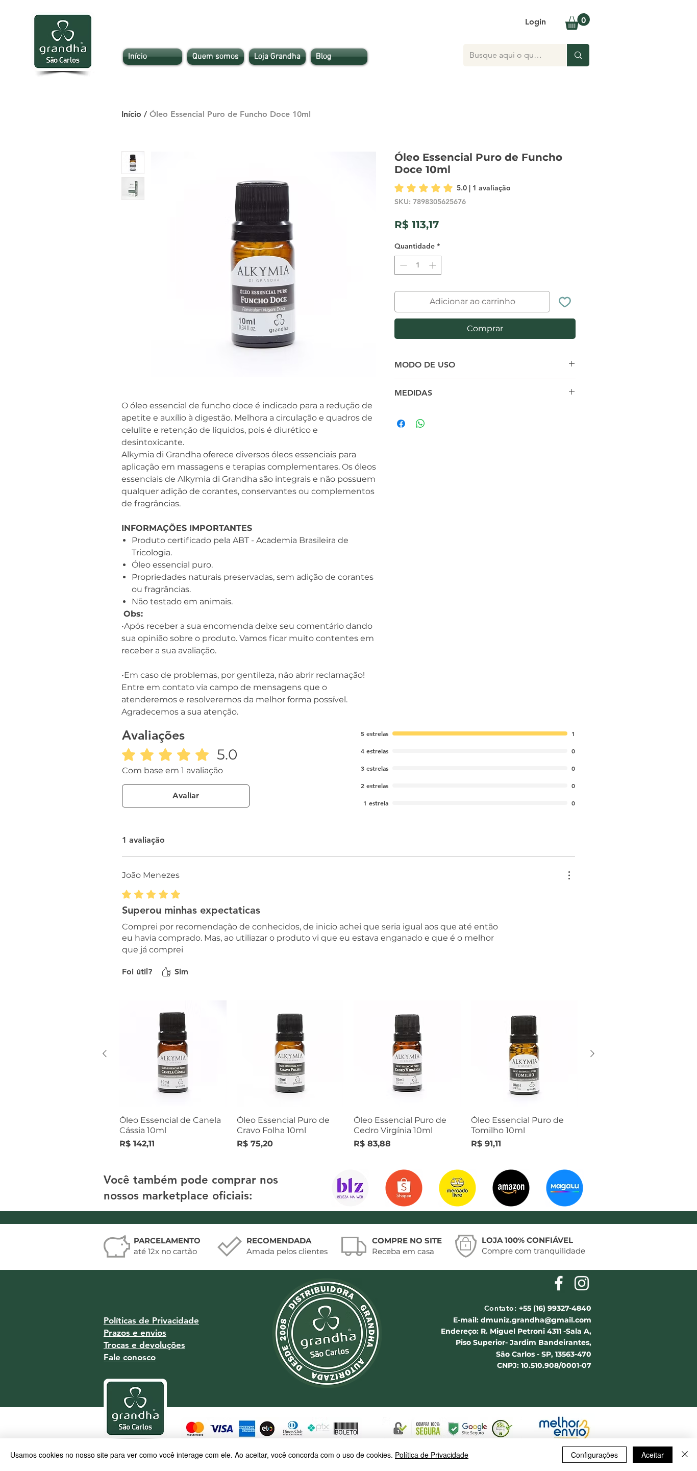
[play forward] (575, 1188)
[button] (577, 21)
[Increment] (433, 282)
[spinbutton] (418, 282)
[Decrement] (402, 282)
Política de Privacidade (431, 1455)
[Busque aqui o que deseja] (577, 55)
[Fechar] (685, 1455)
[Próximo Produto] (592, 1053)
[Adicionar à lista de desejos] (565, 318)
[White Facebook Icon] (558, 1283)
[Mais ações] (569, 875)
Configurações (594, 1455)
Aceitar (652, 1455)
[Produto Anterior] (104, 1053)
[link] (452, 187)
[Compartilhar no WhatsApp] (420, 440)
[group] (348, 1075)
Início (131, 114)
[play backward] (344, 1188)
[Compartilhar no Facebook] (401, 440)
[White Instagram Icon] (581, 1283)
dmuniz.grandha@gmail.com (536, 1320)
